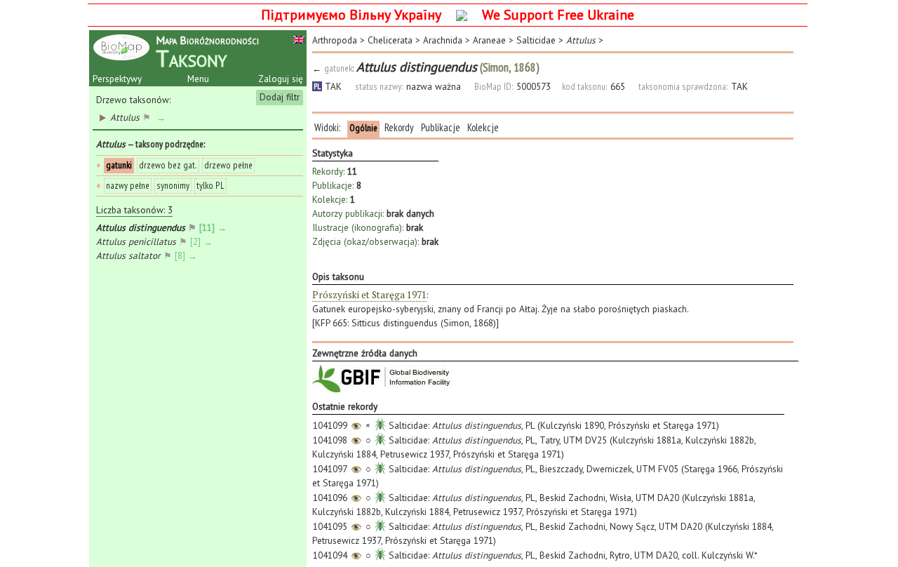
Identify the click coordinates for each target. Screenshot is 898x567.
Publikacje (440, 127)
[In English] (298, 38)
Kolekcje (483, 127)
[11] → (214, 227)
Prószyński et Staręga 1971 (369, 294)
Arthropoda (334, 40)
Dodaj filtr (280, 97)
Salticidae (536, 40)
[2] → (202, 241)
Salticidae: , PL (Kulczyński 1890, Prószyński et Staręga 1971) (516, 425)
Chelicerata (390, 40)
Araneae (489, 40)
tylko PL (210, 185)
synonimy (172, 185)
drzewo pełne (228, 165)
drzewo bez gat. (168, 165)
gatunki (119, 165)
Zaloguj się (280, 78)
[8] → (187, 255)
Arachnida (442, 40)
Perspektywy (117, 78)
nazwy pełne (127, 185)
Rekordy (399, 127)
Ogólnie (363, 127)
